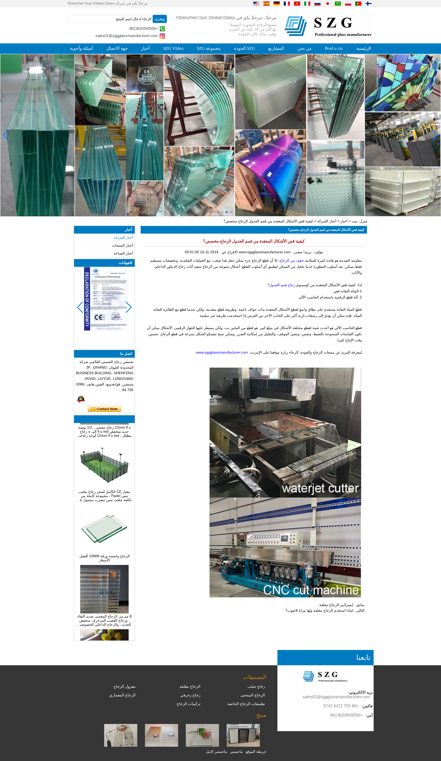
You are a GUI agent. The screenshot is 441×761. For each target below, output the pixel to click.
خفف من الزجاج (291, 260)
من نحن (305, 48)
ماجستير (236, 752)
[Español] (266, 3)
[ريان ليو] (81, 399)
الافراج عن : (228, 252)
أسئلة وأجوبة (81, 48)
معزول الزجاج (125, 686)
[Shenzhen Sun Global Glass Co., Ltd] (329, 35)
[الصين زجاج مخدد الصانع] (202, 745)
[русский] (317, 3)
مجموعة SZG (208, 48)
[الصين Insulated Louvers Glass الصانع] (243, 745)
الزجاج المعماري (122, 695)
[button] (231, 212)
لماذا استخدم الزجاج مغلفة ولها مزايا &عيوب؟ (319, 610)
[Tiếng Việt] (297, 3)
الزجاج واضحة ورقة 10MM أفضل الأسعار (104, 542)
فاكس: (367, 706)
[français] (287, 3)
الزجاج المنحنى (252, 695)
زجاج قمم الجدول (282, 285)
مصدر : (296, 252)
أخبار (145, 48)
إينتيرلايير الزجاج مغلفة (336, 605)
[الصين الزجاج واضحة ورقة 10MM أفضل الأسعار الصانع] (104, 536)
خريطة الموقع (256, 752)
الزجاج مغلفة (190, 686)
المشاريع (276, 48)
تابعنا (363, 657)
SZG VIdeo (173, 48)
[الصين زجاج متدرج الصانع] (161, 745)
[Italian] (307, 3)
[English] (256, 3)
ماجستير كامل (216, 752)
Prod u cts (334, 48)
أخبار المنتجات (122, 245)
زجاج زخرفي (190, 695)
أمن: (369, 715)
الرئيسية (363, 48)
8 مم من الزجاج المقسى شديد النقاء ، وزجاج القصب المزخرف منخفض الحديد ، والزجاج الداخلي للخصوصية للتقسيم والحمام (104, 605)
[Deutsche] (277, 3)
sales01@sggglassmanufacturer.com (126, 35)
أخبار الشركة (326, 221)
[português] (358, 3)
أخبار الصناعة (123, 253)
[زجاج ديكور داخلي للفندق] (220, 135)
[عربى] (338, 3)
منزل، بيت (359, 221)
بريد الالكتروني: (360, 692)
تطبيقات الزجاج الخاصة (246, 704)
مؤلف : (317, 252)
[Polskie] (348, 3)
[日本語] (328, 3)
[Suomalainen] (368, 3)
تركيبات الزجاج (188, 704)
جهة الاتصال (117, 48)
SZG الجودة (244, 48)
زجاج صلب (256, 686)
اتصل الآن (104, 409)
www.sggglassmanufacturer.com (222, 352)
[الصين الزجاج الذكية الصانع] (120, 745)
